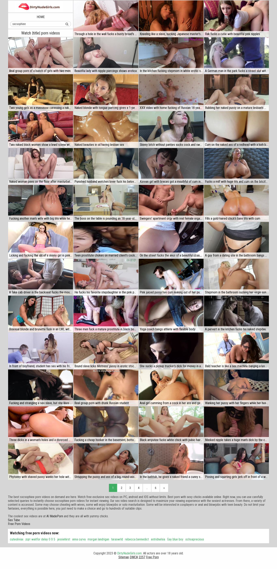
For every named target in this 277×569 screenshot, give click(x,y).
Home (41, 17)
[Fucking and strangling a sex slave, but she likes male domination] (40, 387)
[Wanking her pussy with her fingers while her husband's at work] (236, 387)
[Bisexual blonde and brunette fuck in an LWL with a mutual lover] (40, 314)
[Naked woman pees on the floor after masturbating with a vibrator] (40, 166)
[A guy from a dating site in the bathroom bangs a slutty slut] (236, 240)
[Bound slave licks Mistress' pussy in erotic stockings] (105, 351)
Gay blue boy (175, 539)
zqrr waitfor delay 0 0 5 (40, 539)
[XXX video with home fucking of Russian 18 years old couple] (171, 92)
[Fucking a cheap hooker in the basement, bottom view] (105, 424)
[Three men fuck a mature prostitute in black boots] (105, 314)
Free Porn (152, 557)
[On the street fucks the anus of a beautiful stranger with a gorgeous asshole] (171, 240)
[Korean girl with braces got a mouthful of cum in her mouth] (171, 166)
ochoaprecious (194, 539)
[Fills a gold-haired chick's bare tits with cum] (236, 203)
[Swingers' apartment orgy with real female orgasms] (171, 203)
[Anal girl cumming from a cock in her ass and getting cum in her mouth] (171, 387)
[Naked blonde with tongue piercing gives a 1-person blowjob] (105, 92)
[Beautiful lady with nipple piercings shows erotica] (105, 55)
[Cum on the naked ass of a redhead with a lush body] (236, 129)
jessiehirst (63, 539)
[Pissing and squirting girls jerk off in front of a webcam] (236, 461)
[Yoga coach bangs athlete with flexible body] (171, 314)
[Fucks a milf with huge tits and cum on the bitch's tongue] (236, 166)
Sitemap (123, 557)
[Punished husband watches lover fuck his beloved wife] (105, 166)
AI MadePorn (54, 516)
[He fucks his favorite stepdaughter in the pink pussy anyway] (105, 277)
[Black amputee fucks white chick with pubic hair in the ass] (171, 424)
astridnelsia (158, 539)
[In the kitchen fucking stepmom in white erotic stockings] (171, 55)
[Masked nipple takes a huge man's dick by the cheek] (236, 424)
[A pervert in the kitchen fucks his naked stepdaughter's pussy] (236, 314)
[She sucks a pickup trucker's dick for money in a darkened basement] (171, 351)
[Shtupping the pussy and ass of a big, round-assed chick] (105, 461)
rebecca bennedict (137, 539)
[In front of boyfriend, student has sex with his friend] (40, 351)
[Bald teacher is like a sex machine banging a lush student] (236, 351)
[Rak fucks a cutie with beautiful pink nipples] (236, 18)
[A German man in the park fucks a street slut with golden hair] (236, 55)
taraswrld (117, 539)
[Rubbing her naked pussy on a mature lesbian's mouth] (236, 92)
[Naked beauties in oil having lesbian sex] (105, 129)
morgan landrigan (98, 539)
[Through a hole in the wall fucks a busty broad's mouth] (105, 18)
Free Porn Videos (19, 524)
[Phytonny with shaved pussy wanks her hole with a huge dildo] (40, 461)
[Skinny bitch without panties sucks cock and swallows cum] (171, 129)
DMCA (134, 557)
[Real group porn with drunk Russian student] (105, 387)
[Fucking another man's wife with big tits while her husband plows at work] (40, 203)
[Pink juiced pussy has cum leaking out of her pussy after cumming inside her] (171, 277)
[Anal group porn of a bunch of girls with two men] (40, 55)
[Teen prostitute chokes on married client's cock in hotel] (105, 240)
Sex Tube (14, 520)
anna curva (79, 539)
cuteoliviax (16, 539)
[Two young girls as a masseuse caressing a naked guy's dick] (40, 92)
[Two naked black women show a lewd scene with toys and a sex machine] (40, 129)
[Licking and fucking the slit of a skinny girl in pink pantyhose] (40, 240)
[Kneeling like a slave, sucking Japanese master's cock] (171, 18)
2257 (142, 557)
